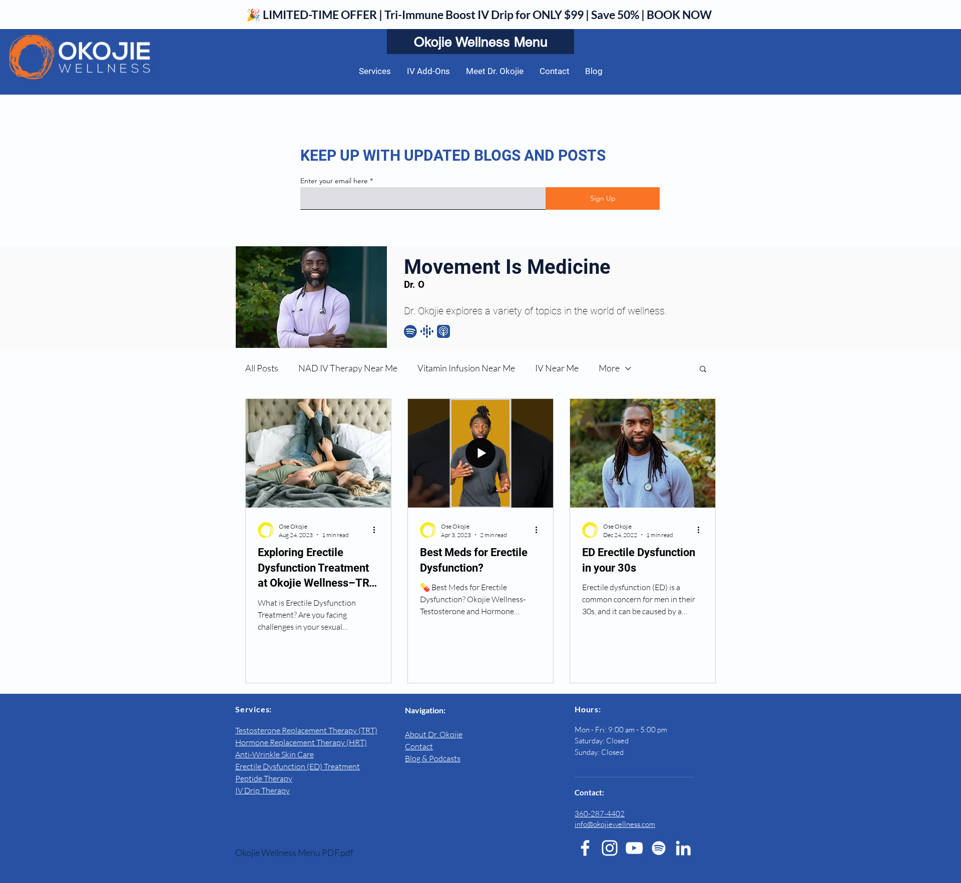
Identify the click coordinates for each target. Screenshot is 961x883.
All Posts (261, 367)
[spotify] (410, 331)
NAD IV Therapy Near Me (347, 367)
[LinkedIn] (683, 847)
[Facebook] (585, 847)
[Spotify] (658, 847)
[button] (703, 369)
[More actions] (377, 530)
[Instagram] (609, 847)
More (609, 367)
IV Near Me (557, 367)
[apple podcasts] (443, 331)
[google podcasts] (426, 331)
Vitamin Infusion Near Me (466, 367)
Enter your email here (334, 180)
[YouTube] (634, 847)
